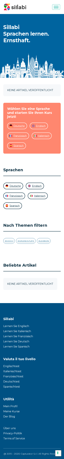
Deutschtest (11, 381)
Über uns (9, 428)
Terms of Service (14, 438)
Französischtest (13, 376)
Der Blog (9, 416)
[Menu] (56, 7)
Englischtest (11, 366)
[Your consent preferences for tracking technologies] (58, 453)
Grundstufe (26, 241)
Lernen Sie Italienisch (17, 331)
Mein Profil (10, 406)
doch (9, 241)
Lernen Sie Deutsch (16, 341)
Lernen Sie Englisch (16, 326)
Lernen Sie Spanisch (16, 346)
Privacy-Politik (12, 433)
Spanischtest (11, 386)
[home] (15, 7)
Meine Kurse (11, 411)
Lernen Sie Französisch (18, 336)
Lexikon (44, 241)
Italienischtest (12, 371)
